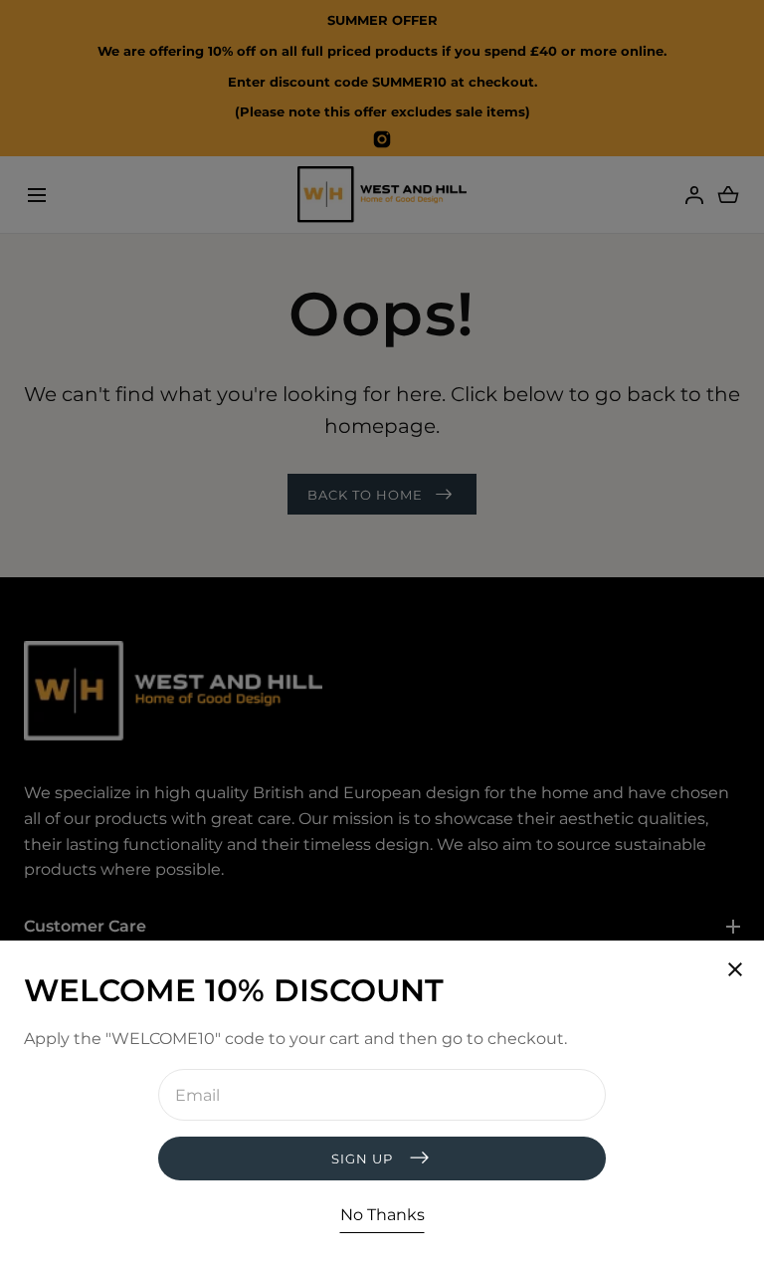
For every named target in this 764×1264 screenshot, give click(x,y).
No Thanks (382, 1214)
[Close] (382, 632)
